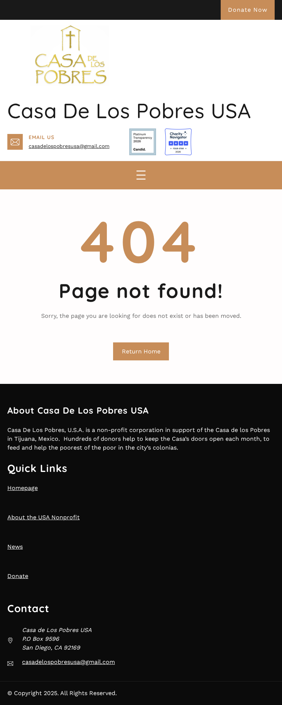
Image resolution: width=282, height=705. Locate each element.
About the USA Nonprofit (43, 517)
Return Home (141, 351)
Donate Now (247, 9)
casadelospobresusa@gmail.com (69, 146)
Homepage (22, 487)
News (15, 546)
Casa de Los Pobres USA (129, 110)
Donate (17, 576)
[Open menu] (141, 175)
